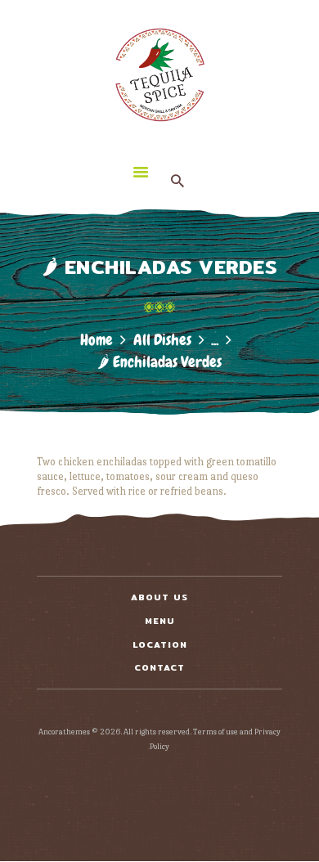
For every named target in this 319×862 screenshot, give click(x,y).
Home (96, 340)
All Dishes (162, 340)
